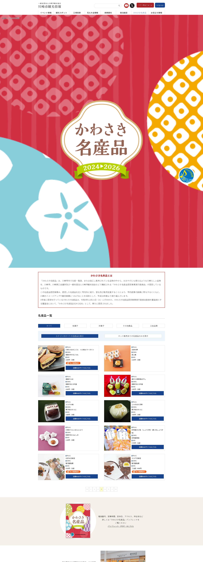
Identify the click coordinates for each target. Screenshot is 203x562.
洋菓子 (101, 325)
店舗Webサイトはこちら (82, 368)
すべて (49, 325)
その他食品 (127, 325)
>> (116, 489)
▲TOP (197, 558)
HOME (4, 18)
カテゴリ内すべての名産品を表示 (70, 336)
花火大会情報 (92, 12)
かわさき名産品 (139, 12)
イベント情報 (45, 12)
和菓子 (75, 325)
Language (160, 5)
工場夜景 (77, 12)
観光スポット (61, 12)
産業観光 (108, 12)
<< (87, 489)
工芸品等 (154, 325)
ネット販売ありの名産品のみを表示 (133, 336)
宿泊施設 (124, 12)
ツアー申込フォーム (145, 5)
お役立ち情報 (156, 12)
